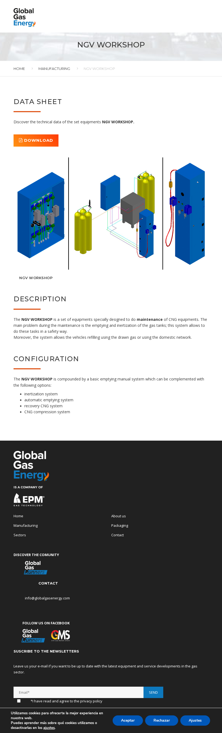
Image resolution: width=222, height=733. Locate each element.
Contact (117, 534)
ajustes (49, 727)
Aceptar (128, 720)
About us (118, 516)
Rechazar (162, 720)
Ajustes (195, 720)
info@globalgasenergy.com (48, 598)
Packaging (119, 525)
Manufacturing (54, 68)
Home (19, 68)
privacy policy (91, 701)
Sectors (20, 534)
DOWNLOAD (38, 140)
